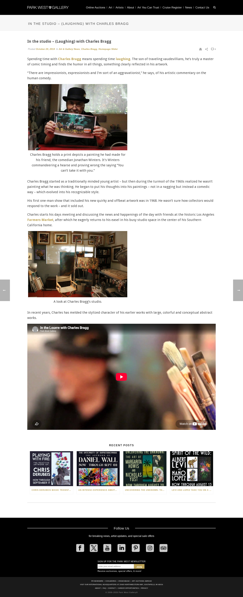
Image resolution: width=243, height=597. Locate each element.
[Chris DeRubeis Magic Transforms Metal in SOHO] (51, 468)
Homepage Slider (108, 49)
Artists (120, 7)
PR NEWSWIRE (97, 581)
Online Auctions (95, 7)
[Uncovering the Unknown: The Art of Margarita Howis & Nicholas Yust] (144, 468)
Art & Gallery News (69, 49)
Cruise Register (172, 7)
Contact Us (202, 7)
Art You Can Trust (148, 7)
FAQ (104, 588)
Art (110, 7)
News (188, 7)
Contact (112, 588)
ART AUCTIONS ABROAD (142, 581)
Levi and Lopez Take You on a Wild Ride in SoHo (192, 490)
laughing (123, 59)
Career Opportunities (128, 588)
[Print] (200, 49)
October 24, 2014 (45, 49)
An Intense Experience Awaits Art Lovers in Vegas (99, 490)
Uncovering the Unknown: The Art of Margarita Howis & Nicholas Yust (145, 490)
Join (139, 567)
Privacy (144, 588)
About (130, 7)
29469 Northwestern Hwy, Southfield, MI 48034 (141, 584)
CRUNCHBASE (124, 581)
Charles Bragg (89, 49)
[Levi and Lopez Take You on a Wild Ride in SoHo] (191, 468)
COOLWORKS (110, 581)
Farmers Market (40, 220)
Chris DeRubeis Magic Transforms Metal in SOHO (52, 490)
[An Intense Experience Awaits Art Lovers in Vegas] (98, 468)
